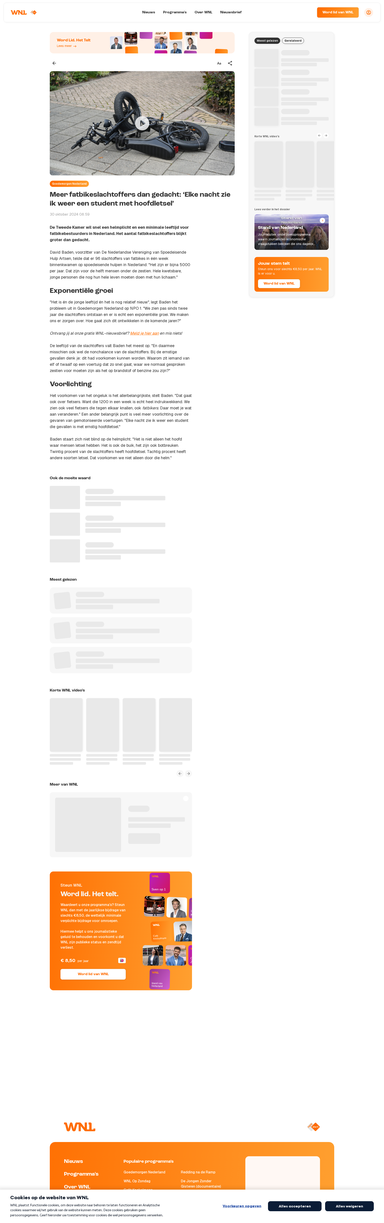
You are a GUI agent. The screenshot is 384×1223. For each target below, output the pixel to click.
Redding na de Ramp (198, 1172)
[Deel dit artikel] (230, 63)
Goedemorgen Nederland (69, 184)
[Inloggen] (368, 12)
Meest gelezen (267, 40)
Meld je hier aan (144, 333)
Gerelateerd (293, 40)
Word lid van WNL (337, 12)
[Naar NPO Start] (313, 1126)
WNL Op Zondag (137, 1181)
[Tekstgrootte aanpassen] (219, 63)
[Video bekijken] (142, 123)
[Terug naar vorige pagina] (54, 63)
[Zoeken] (308, 12)
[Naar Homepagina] (24, 12)
